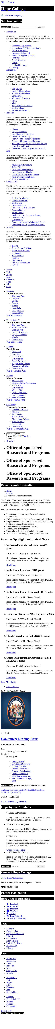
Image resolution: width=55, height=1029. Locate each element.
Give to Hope (12, 992)
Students (10, 291)
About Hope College (20, 419)
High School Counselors (22, 105)
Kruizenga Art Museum (22, 165)
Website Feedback (14, 943)
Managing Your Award (21, 776)
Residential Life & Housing (23, 208)
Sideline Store (17, 255)
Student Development (21, 198)
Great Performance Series (22, 169)
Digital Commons (19, 131)
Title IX (9, 936)
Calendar (10, 279)
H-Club (15, 265)
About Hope (11, 977)
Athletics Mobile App (21, 263)
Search (40, 27)
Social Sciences (18, 60)
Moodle (15, 306)
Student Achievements (21, 93)
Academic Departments (22, 46)
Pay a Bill (16, 354)
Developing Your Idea (21, 764)
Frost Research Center (21, 146)
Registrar (15, 58)
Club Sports (17, 260)
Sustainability (17, 220)
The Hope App (18, 296)
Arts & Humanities (20, 50)
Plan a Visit (16, 385)
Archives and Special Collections (26, 139)
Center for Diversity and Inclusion (26, 215)
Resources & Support (21, 53)
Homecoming (17, 380)
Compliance (11, 938)
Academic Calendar (20, 366)
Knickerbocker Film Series (23, 177)
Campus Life (11, 182)
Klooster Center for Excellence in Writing (29, 143)
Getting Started (18, 761)
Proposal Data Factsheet (22, 771)
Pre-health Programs (20, 65)
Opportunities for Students (23, 134)
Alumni (9, 376)
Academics (11, 32)
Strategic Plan (17, 330)
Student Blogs (18, 108)
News (8, 277)
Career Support (18, 395)
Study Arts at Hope (20, 179)
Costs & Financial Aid (21, 91)
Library (15, 62)
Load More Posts (8, 682)
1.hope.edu (16, 298)
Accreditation (12, 941)
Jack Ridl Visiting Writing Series (25, 174)
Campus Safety (18, 217)
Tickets (15, 246)
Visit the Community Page (17, 429)
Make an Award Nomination (24, 383)
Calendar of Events (20, 409)
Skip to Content (7, 2)
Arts (8, 151)
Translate (26, 436)
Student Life (17, 203)
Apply (14, 101)
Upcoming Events (19, 392)
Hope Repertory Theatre (22, 172)
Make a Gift (17, 390)
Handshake (16, 308)
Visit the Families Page (16, 371)
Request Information (20, 110)
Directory (10, 441)
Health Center (17, 212)
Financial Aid (17, 356)
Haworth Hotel (18, 421)
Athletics (10, 227)
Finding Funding (19, 766)
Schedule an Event (20, 327)
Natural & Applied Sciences (23, 55)
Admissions (11, 70)
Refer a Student (18, 397)
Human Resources (19, 332)
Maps (8, 282)
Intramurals (16, 253)
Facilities (15, 258)
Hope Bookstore (19, 205)
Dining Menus (18, 310)
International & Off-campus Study (26, 48)
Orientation (16, 351)
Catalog (15, 67)
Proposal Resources (20, 769)
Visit (14, 103)
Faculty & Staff (12, 320)
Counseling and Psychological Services (28, 224)
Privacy (9, 948)
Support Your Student (21, 363)
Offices (9, 493)
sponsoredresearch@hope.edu (13, 801)
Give (8, 286)
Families (9, 347)
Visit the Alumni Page (15, 400)
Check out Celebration (15, 850)
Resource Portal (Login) (22, 778)
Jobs (8, 284)
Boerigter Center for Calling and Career (28, 222)
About (9, 270)
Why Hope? (17, 88)
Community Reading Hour (19, 739)
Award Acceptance (20, 773)
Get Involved (17, 359)
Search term (6, 27)
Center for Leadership (21, 136)
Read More (11, 565)
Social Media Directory (16, 918)
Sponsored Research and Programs (26, 141)
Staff (14, 781)
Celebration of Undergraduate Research (28, 148)
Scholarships (17, 96)
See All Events (12, 686)
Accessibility (11, 945)
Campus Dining (18, 210)
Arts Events (17, 414)
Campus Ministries (20, 200)
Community (11, 404)
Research (10, 113)
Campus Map (17, 313)
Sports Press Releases (21, 251)
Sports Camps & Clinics (22, 248)
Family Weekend (19, 361)
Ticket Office (17, 167)
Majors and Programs (21, 98)
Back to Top (6, 1011)
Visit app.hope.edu (14, 315)
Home (9, 491)
